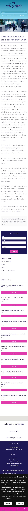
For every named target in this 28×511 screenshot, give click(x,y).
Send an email (8, 15)
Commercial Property (14, 447)
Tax (2, 273)
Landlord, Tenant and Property (8, 270)
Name (3, 236)
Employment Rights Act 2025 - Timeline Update (12, 371)
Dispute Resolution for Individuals (14, 463)
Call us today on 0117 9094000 (14, 424)
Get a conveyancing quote (14, 438)
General (3, 264)
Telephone (4, 245)
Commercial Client (6, 258)
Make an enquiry (14, 431)
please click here (6, 498)
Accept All (8, 503)
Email (3, 240)
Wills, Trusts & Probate (14, 461)
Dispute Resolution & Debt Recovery (14, 449)
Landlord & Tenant (14, 465)
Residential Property (14, 459)
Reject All (20, 503)
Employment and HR (6, 261)
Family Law (14, 458)
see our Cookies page (16, 494)
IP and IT (3, 267)
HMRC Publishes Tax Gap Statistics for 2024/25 (12, 310)
